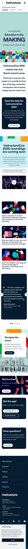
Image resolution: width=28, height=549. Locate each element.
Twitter (8, 521)
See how (6, 391)
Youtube (25, 521)
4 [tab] (19, 323)
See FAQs (8, 445)
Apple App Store (12, 411)
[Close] (24, 527)
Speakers (13, 9)
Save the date (14, 125)
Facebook (13, 521)
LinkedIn (3, 521)
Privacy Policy (14, 536)
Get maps (9, 353)
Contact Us (5, 487)
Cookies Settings (12, 544)
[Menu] (3, 2)
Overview (5, 9)
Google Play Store (12, 415)
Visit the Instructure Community (15, 171)
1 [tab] (11, 323)
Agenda (19, 9)
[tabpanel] (14, 296)
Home (10, 495)
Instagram (19, 521)
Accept (13, 540)
